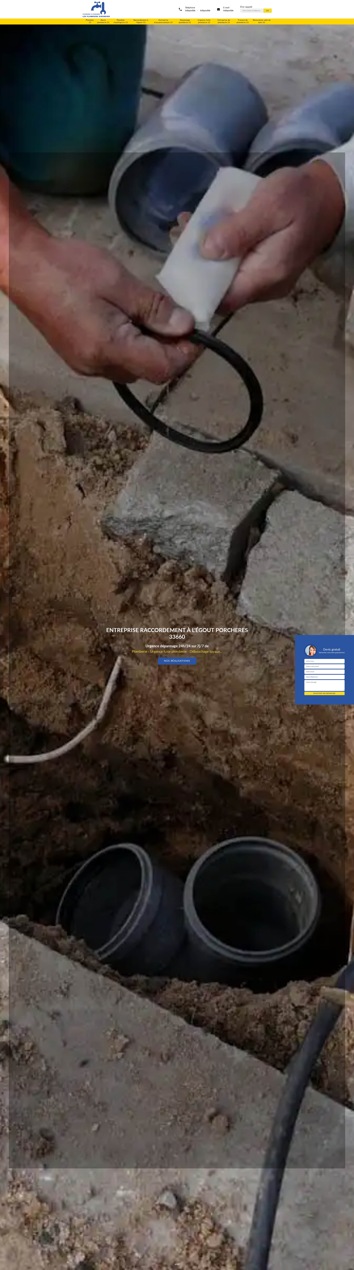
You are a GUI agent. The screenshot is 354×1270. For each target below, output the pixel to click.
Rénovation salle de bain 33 (262, 21)
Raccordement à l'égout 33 (141, 21)
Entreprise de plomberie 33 (224, 21)
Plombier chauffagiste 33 (121, 21)
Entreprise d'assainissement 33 (163, 21)
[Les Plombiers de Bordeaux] (96, 9)
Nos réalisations (177, 661)
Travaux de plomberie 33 (243, 21)
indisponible (228, 11)
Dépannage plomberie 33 (185, 21)
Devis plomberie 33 (103, 21)
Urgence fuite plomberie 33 (204, 21)
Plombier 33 (90, 21)
